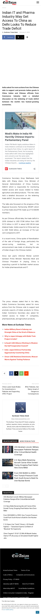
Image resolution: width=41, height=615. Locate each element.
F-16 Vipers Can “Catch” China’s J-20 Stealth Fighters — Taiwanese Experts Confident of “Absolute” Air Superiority (18, 526)
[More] (27, 37)
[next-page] (7, 486)
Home (4, 8)
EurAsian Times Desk (11, 32)
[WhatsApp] (21, 373)
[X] (16, 373)
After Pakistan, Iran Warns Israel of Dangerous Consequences (32, 390)
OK (37, 612)
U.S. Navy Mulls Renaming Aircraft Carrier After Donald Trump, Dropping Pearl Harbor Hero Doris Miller (20, 508)
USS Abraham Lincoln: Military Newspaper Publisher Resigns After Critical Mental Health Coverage (19, 499)
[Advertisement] (20, 63)
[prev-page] (3, 486)
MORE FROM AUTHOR (27, 441)
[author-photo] (20, 413)
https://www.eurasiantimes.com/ (20, 419)
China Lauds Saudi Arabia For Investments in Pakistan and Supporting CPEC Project (11, 390)
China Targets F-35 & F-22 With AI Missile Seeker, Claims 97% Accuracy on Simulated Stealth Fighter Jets (20, 536)
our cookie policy (8, 609)
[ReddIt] (26, 373)
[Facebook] (11, 373)
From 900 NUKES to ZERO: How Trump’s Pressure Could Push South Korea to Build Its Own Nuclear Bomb (20, 517)
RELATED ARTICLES (10, 441)
